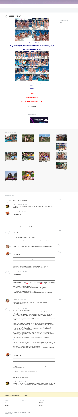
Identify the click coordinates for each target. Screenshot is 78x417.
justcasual (15, 244)
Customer (38, 2)
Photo (16, 2)
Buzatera (14, 230)
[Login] (71, 2)
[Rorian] (7, 199)
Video (11, 2)
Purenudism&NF (65, 20)
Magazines (22, 2)
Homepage (41, 402)
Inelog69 (14, 204)
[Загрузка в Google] (17, 339)
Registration (41, 405)
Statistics (40, 407)
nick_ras (14, 381)
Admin (61, 22)
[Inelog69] (7, 205)
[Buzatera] (7, 230)
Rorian (14, 198)
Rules (40, 404)
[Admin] (7, 212)
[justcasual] (7, 245)
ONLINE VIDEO (30, 2)
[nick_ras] (7, 382)
